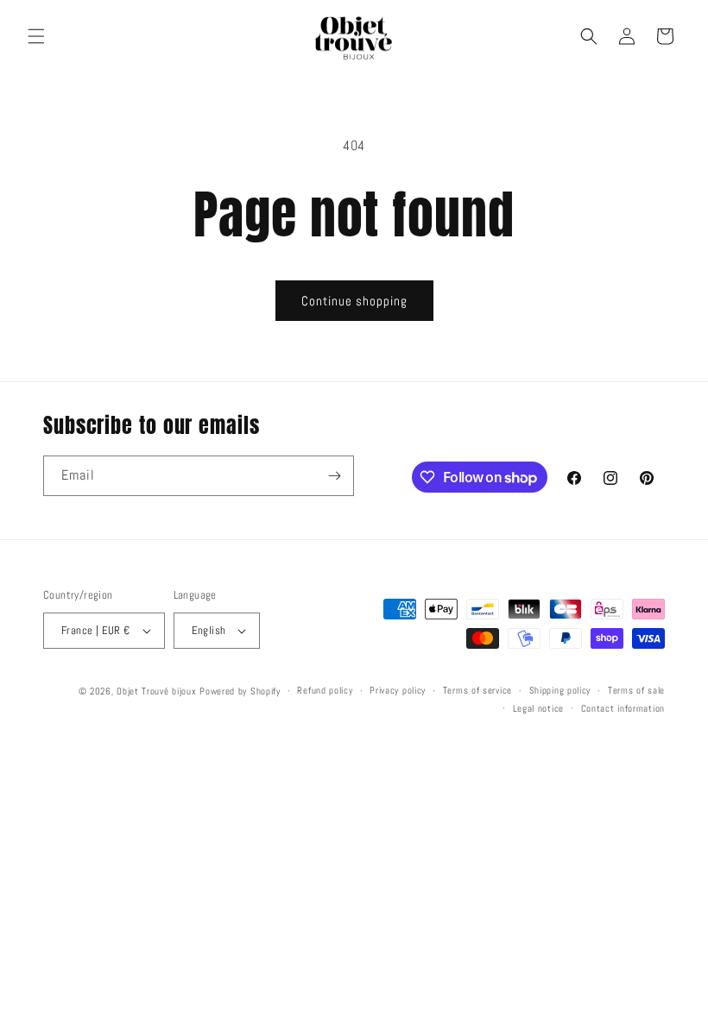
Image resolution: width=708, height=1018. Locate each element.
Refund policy (324, 690)
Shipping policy (560, 690)
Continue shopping (354, 300)
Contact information (623, 708)
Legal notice (538, 708)
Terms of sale (636, 690)
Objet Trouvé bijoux (156, 691)
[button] (36, 36)
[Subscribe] (334, 476)
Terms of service (477, 690)
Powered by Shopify (240, 691)
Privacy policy (398, 690)
